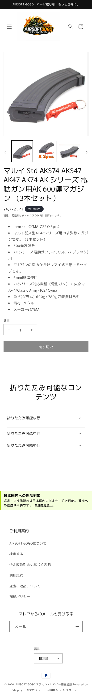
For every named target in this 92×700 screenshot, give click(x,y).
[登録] (77, 626)
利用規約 (16, 575)
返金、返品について (24, 585)
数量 (7, 320)
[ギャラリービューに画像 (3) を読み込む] (69, 151)
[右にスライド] (87, 152)
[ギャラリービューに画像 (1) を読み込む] (22, 151)
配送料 (15, 215)
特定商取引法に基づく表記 (30, 564)
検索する (16, 553)
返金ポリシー (34, 690)
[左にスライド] (5, 152)
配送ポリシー (19, 596)
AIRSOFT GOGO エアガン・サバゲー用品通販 (44, 684)
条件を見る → (44, 505)
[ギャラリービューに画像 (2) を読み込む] (45, 151)
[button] (9, 26)
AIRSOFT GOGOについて (28, 543)
